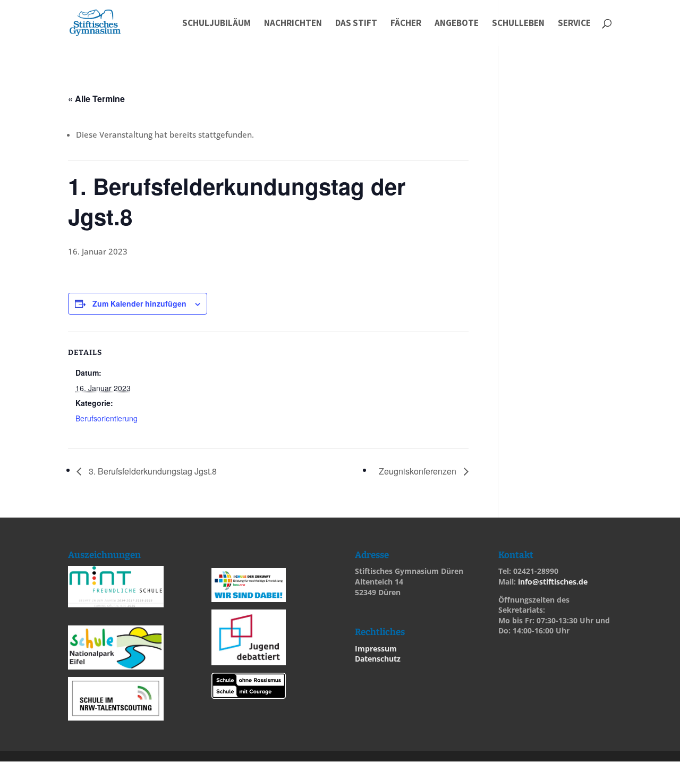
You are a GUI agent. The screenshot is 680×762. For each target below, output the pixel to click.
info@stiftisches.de (553, 582)
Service (574, 24)
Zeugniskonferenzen (418, 471)
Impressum (376, 649)
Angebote (457, 24)
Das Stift (356, 24)
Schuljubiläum (216, 24)
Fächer (405, 24)
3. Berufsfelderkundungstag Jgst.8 (152, 471)
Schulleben (518, 24)
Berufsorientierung (106, 418)
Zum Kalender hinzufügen (139, 303)
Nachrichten (293, 24)
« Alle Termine (96, 98)
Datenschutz (378, 659)
